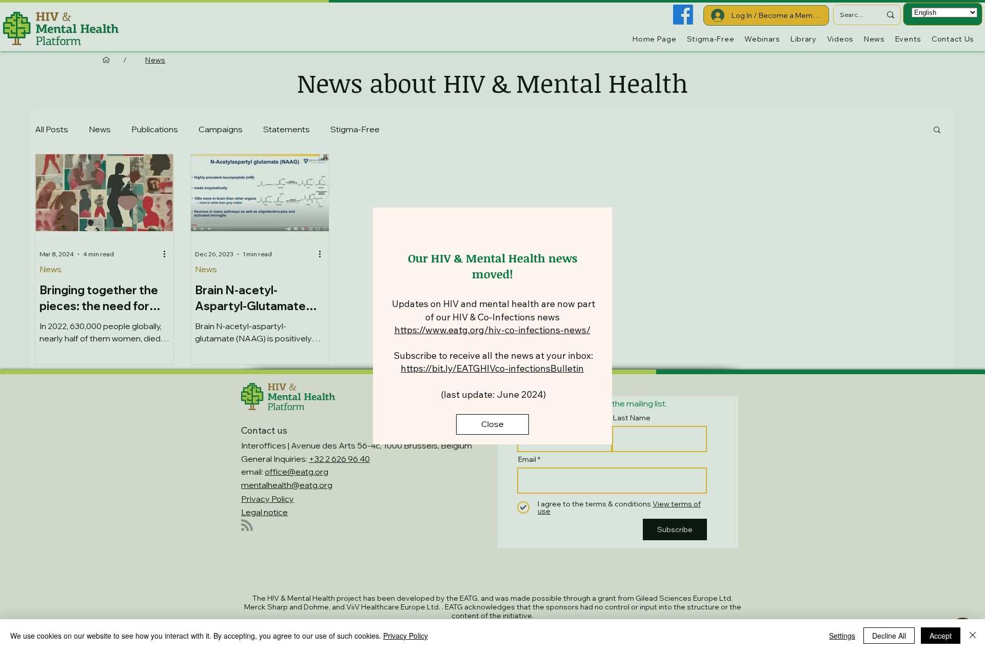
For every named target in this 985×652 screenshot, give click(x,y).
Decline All (889, 635)
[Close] (973, 635)
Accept (941, 635)
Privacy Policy (405, 635)
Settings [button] (842, 635)
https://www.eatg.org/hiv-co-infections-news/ (492, 330)
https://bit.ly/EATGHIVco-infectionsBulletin (492, 368)
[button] (604, 214)
